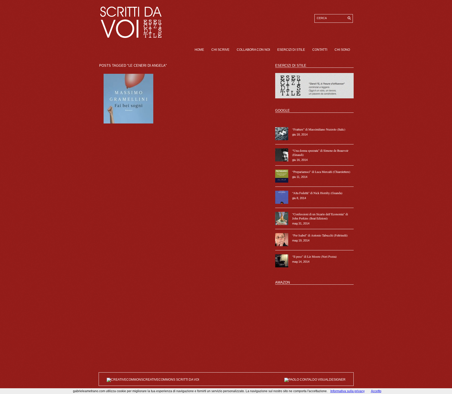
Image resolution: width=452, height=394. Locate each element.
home (199, 50)
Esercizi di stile (291, 50)
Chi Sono (342, 50)
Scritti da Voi (187, 379)
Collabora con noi (253, 50)
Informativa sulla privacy (347, 391)
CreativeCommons (159, 379)
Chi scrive (220, 50)
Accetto (376, 391)
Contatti (319, 50)
